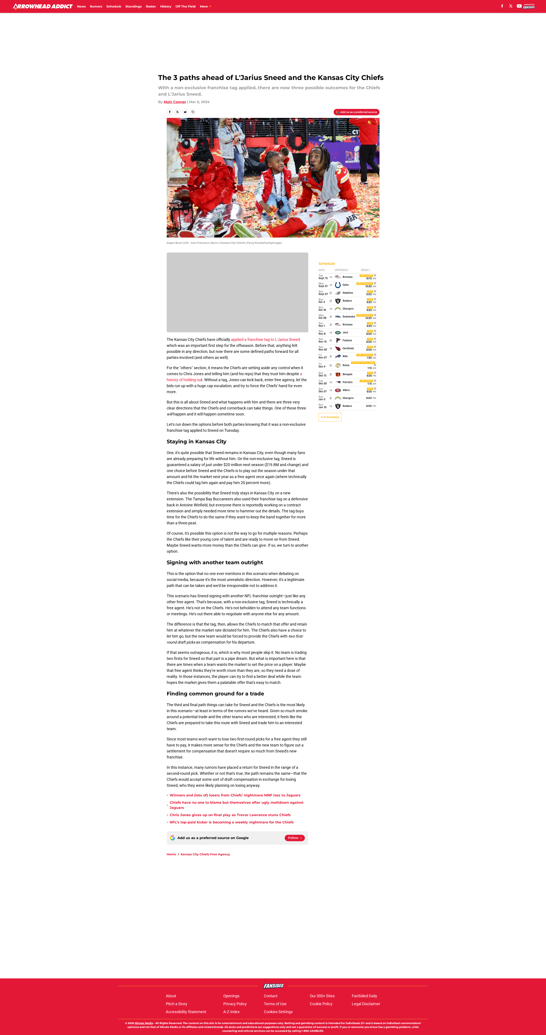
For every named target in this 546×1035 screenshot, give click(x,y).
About (171, 996)
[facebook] (502, 6)
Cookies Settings (278, 1011)
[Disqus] (281, 917)
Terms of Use (275, 1004)
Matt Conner (175, 102)
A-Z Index (231, 1011)
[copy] (193, 112)
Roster (151, 6)
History (165, 6)
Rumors (96, 6)
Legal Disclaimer (366, 1004)
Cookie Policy (321, 1004)
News (81, 6)
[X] (511, 6)
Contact (270, 996)
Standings (134, 6)
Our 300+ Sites (322, 996)
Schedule (113, 6)
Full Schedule (330, 417)
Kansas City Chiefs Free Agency (205, 854)
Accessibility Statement (186, 1011)
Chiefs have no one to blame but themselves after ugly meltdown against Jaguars (237, 805)
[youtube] (519, 6)
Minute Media (144, 1023)
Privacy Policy (235, 1004)
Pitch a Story (176, 1004)
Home (171, 854)
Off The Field (185, 6)
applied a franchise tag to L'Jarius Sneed (265, 339)
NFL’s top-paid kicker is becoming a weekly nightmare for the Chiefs (232, 822)
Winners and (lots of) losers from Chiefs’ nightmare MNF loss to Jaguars (235, 795)
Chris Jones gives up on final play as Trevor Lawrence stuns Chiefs (230, 815)
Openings (231, 996)
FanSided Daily (364, 996)
